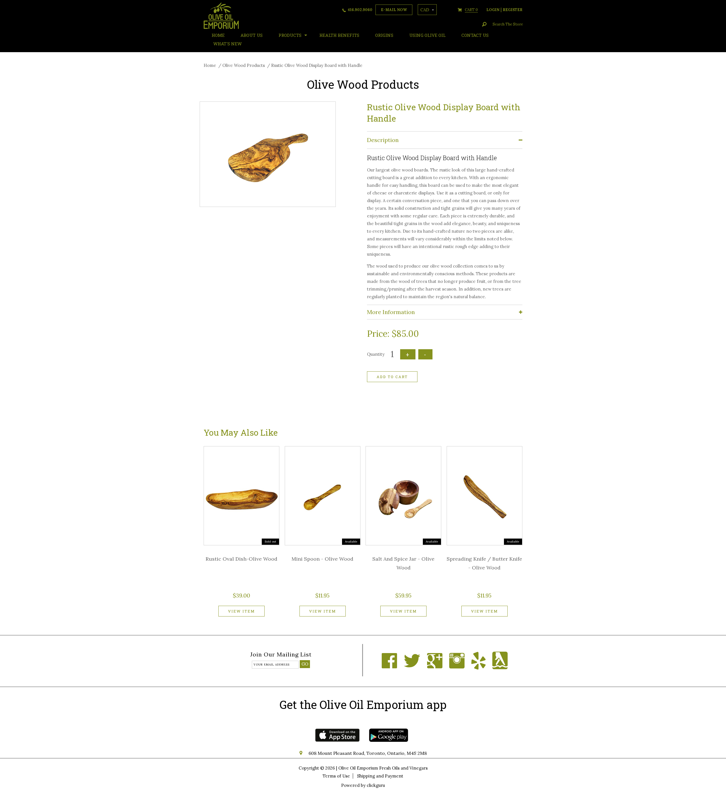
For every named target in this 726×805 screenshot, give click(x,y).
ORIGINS (384, 35)
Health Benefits (339, 35)
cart (471, 9)
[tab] (444, 140)
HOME (218, 35)
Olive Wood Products (243, 65)
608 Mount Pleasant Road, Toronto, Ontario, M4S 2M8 (368, 753)
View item (241, 611)
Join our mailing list (281, 655)
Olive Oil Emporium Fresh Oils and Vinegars (383, 768)
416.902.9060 (360, 9)
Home (210, 65)
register (512, 9)
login (492, 9)
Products (289, 35)
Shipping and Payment (380, 776)
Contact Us (475, 35)
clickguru (376, 785)
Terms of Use (336, 776)
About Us (251, 35)
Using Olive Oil (427, 35)
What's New (227, 43)
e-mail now (394, 9)
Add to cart (392, 376)
